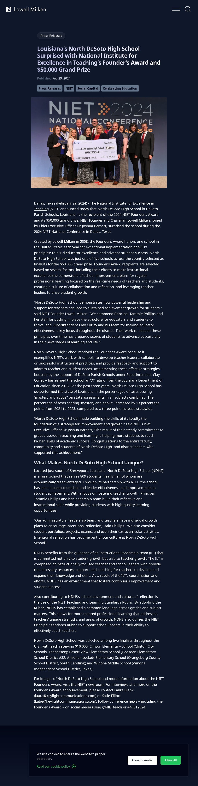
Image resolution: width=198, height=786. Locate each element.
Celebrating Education (120, 88)
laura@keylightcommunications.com (65, 695)
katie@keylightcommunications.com (65, 701)
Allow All (171, 760)
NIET (69, 88)
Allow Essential (142, 760)
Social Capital (87, 88)
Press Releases (50, 88)
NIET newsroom (90, 684)
